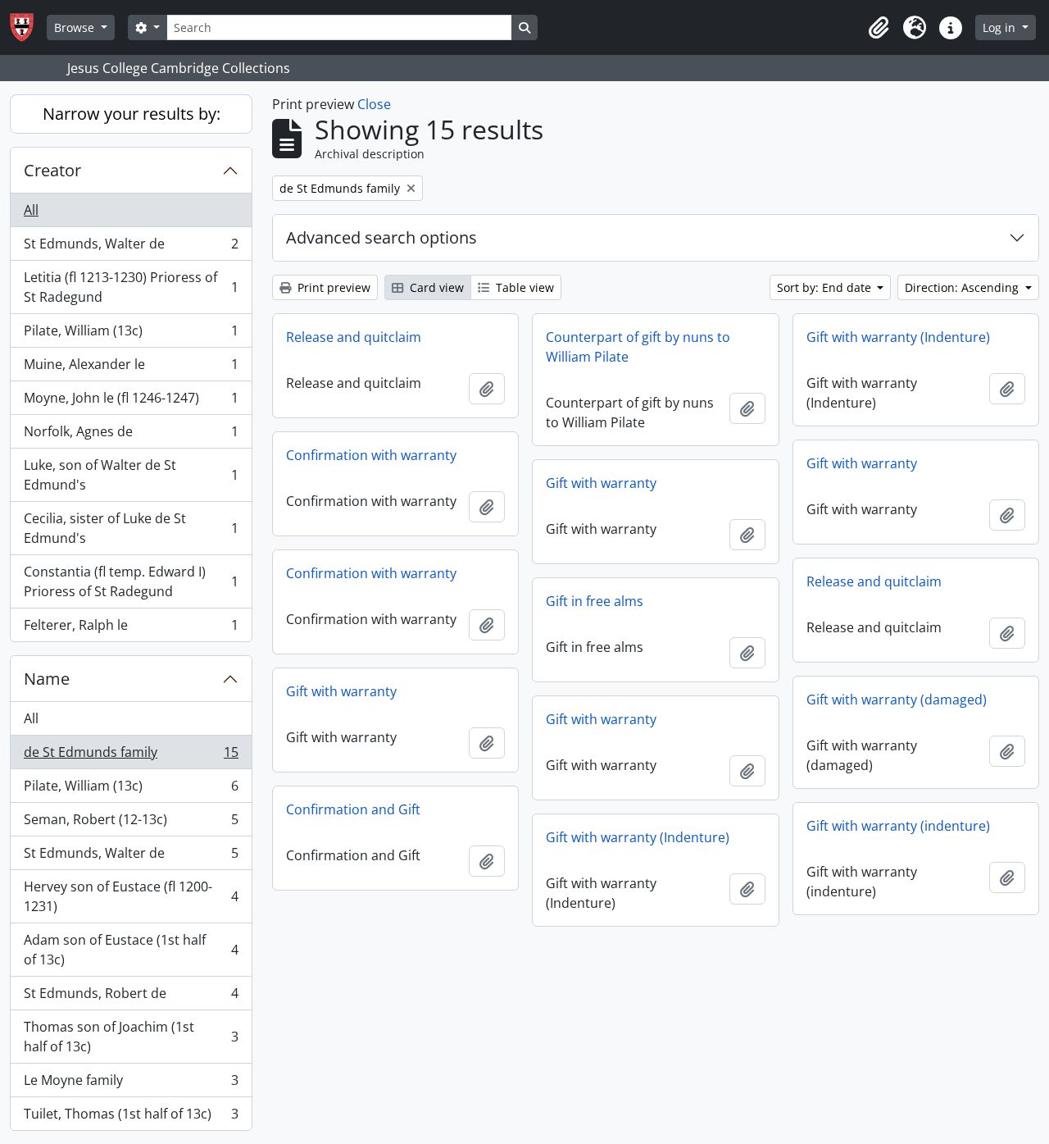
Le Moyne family (130, 1084)
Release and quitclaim (353, 337)
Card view (435, 287)
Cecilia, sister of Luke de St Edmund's (130, 528)
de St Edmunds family (130, 756)
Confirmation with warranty (371, 455)
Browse (76, 27)
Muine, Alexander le (130, 368)
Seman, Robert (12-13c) (130, 823)
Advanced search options (381, 237)
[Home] (28, 27)
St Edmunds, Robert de (130, 997)
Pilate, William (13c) (130, 334)
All (31, 210)
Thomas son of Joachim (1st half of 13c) (130, 1036)
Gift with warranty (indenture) (898, 826)
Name (47, 679)
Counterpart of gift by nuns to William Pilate (638, 347)
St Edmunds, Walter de (130, 248)
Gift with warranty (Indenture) (898, 337)
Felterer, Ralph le (130, 628)
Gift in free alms (594, 601)
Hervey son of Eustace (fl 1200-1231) (130, 896)
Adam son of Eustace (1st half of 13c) (130, 950)
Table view (523, 287)
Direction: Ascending (963, 287)
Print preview (332, 287)
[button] (879, 28)
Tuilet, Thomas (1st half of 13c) (130, 1117)
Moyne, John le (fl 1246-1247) (130, 402)
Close (374, 104)
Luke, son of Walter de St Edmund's (130, 475)
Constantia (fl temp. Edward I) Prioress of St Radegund (130, 581)
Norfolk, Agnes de (130, 435)
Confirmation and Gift (353, 809)
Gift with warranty (861, 463)
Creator (52, 170)
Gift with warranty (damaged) (896, 700)
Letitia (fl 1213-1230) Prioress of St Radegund (130, 287)
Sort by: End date (825, 287)
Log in (1001, 27)
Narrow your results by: (131, 114)
